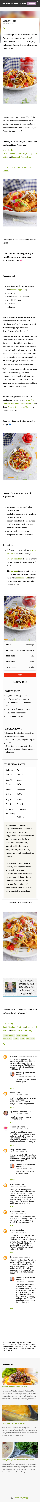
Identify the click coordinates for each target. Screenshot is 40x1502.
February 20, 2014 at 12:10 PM (26, 1076)
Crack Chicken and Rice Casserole (13, 1423)
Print (20, 675)
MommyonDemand (17, 1127)
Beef (18, 1035)
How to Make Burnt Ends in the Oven (14, 1387)
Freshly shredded (14, 559)
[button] (4, 28)
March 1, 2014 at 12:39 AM (19, 1152)
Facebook (12, 153)
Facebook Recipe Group (22, 157)
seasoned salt (22, 578)
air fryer (14, 571)
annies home (15, 1093)
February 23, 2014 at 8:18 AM (19, 1129)
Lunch (16, 1038)
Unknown (13, 1056)
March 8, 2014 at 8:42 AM (24, 1168)
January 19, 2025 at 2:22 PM (21, 1257)
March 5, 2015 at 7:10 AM (18, 1186)
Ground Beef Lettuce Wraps (19, 407)
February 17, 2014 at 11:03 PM (27, 1056)
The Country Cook (17, 1184)
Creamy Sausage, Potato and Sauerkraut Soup (18, 1460)
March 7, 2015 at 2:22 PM (18, 1213)
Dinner (24, 1035)
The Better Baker (17, 1230)
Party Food (30, 1038)
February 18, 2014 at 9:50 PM (19, 1095)
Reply (12, 1088)
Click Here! (31, 3)
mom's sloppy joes (18, 290)
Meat (22, 1038)
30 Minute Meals (8, 1035)
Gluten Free (7, 1038)
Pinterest (21, 153)
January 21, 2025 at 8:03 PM (25, 1281)
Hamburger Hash (27, 404)
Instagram (30, 153)
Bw (11, 1257)
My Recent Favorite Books (20, 1112)
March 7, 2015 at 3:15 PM (18, 1232)
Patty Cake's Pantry (18, 1150)
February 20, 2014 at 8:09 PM (19, 1114)
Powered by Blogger (21, 1498)
